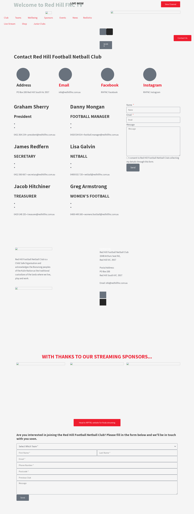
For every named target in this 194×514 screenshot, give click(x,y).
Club (6, 17)
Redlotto (87, 17)
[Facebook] (107, 74)
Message (130, 124)
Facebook (110, 85)
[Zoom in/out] (4, 507)
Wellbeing (32, 17)
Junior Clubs (39, 23)
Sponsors (48, 17)
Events (63, 17)
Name (129, 104)
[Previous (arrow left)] (4, 512)
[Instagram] (149, 74)
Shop (24, 23)
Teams (18, 17)
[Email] (65, 74)
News (75, 17)
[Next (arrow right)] (12, 512)
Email (64, 85)
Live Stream (9, 23)
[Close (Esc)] (29, 507)
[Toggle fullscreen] (12, 507)
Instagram (152, 85)
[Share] (21, 507)
